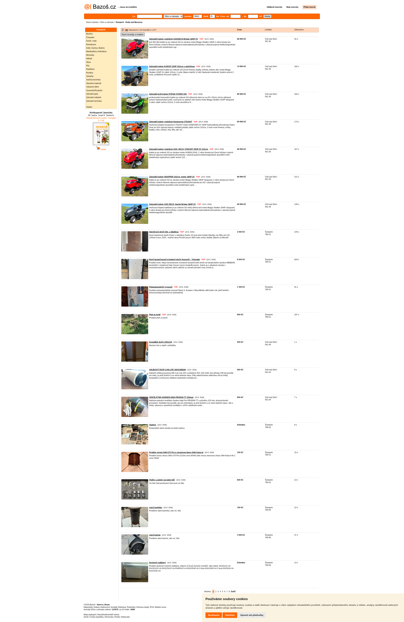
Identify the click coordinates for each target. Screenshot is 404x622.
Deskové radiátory (157, 563)
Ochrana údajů (142, 607)
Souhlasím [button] (213, 615)
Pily (87, 66)
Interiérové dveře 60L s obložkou (163, 232)
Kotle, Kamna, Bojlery (95, 48)
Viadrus (152, 425)
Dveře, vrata (91, 41)
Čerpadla (90, 37)
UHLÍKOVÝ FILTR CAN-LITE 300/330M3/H (167, 370)
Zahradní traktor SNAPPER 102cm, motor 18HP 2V (172, 177)
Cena (239, 30)
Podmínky (131, 607)
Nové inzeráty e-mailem (132, 34)
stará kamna (154, 535)
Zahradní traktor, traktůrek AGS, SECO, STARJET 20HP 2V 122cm (178, 149)
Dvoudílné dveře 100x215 (160, 342)
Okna (88, 62)
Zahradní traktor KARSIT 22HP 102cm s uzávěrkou (172, 66)
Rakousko (125, 617)
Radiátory (90, 69)
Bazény (89, 34)
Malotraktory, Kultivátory (96, 51)
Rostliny (89, 73)
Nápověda (88, 607)
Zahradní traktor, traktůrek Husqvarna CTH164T (170, 122)
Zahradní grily (92, 94)
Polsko (117, 617)
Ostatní (89, 107)
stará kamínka (155, 507)
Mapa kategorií (90, 614)
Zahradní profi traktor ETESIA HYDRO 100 (168, 94)
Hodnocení (105, 607)
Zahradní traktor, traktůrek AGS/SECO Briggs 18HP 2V (173, 39)
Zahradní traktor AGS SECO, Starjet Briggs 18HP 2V (172, 204)
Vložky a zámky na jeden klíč (162, 480)
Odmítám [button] (230, 615)
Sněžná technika (93, 80)
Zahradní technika (94, 101)
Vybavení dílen (92, 87)
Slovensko (108, 617)
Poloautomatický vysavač (160, 287)
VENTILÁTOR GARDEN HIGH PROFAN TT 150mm (171, 397)
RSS (152, 607)
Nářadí (89, 58)
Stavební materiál (93, 83)
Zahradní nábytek (93, 97)
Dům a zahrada (107, 22)
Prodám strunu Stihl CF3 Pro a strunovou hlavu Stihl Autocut (176, 452)
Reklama (122, 607)
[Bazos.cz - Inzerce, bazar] (100, 9)
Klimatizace (91, 44)
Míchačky (90, 55)
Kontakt (114, 607)
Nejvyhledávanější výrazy (108, 614)
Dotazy (96, 607)
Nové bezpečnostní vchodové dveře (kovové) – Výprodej (174, 259)
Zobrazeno (299, 30)
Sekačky (89, 76)
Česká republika (96, 617)
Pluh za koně (154, 315)
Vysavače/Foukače (94, 90)
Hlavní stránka (92, 22)
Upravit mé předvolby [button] (251, 615)
